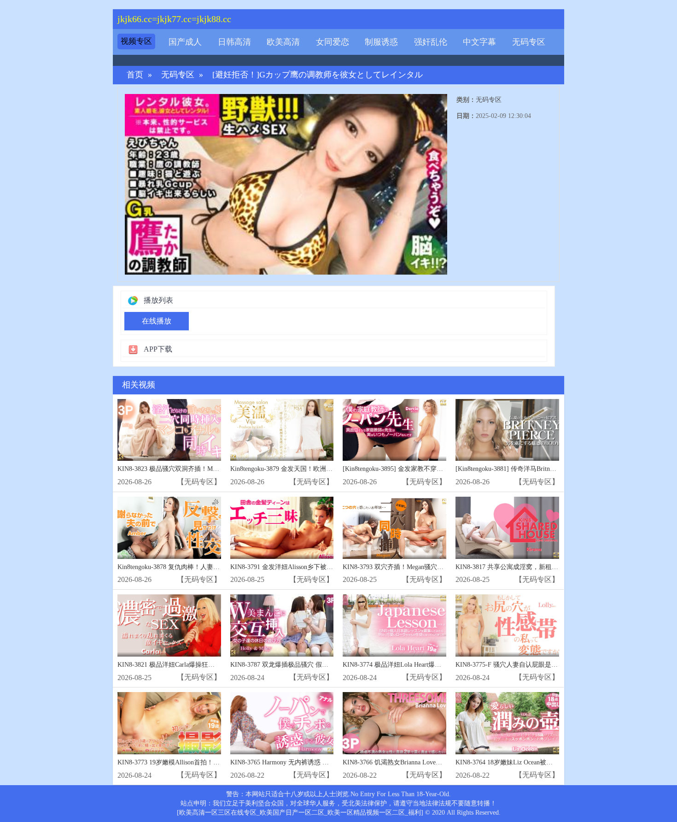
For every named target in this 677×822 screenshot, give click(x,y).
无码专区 (528, 42)
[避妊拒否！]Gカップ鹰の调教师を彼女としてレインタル (317, 74)
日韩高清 (234, 42)
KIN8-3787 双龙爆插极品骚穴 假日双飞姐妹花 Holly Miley (312, 664)
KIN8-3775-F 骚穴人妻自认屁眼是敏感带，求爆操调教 (532, 664)
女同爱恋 (332, 42)
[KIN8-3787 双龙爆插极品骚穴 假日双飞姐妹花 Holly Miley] (282, 625)
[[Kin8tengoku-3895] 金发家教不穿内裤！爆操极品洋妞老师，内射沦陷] (394, 430)
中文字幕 (479, 42)
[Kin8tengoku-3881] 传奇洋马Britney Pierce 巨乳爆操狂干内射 (541, 468)
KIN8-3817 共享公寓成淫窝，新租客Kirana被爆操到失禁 (534, 567)
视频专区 (136, 41)
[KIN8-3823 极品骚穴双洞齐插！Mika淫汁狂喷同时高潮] (169, 430)
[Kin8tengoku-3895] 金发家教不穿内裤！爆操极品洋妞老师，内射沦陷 (441, 468)
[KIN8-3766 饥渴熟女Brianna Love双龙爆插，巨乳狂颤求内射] (394, 723)
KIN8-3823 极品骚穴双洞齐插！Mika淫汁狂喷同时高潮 (194, 468)
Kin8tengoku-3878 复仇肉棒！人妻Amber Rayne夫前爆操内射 (202, 567)
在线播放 (156, 321)
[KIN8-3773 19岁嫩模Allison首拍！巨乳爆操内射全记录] (169, 723)
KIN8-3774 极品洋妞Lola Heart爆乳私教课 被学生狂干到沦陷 (428, 664)
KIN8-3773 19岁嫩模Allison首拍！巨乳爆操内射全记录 (194, 762)
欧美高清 (283, 42)
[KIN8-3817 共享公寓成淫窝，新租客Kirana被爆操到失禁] (507, 528)
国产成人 (185, 42)
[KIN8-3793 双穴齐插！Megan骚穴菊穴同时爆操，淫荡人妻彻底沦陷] (394, 528)
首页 (135, 74)
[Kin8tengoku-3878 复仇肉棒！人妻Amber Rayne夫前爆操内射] (169, 528)
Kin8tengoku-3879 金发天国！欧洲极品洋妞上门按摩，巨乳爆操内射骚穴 (333, 468)
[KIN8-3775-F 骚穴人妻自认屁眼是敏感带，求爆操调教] (507, 625)
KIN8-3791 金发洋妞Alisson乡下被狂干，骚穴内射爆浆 (307, 567)
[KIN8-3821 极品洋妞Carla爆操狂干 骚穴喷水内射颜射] (169, 625)
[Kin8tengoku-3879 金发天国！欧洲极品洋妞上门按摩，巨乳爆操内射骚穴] (282, 430)
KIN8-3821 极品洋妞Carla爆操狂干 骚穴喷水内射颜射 (192, 664)
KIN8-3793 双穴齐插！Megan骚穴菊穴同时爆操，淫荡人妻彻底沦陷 (438, 567)
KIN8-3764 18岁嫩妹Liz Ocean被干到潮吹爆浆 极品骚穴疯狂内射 (546, 762)
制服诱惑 (381, 42)
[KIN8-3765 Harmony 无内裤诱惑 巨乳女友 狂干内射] (282, 723)
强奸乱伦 (430, 42)
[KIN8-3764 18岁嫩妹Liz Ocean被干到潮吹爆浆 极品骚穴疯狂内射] (507, 723)
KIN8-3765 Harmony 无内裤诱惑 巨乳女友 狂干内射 (303, 762)
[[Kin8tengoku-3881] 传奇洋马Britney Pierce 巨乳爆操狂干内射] (507, 430)
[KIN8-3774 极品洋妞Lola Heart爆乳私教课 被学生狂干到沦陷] (394, 625)
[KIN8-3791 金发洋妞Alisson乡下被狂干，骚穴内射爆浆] (282, 528)
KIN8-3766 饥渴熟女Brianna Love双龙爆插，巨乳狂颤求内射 (428, 762)
